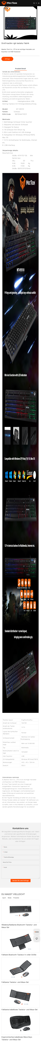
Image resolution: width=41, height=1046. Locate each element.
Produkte (16, 898)
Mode (9, 898)
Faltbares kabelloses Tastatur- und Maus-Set (20, 1010)
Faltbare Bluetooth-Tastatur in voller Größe (19, 955)
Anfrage (7, 59)
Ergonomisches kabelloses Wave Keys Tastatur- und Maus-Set (17, 1038)
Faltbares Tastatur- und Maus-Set (15, 982)
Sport (4, 898)
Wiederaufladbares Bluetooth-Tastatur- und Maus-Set (19, 926)
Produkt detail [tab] (20, 68)
